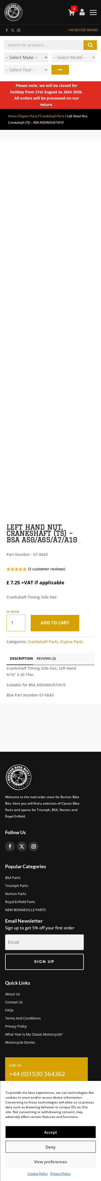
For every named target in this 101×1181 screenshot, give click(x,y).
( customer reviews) (46, 568)
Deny (50, 1147)
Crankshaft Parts (52, 116)
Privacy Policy (60, 1173)
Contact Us (14, 1002)
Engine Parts (28, 116)
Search (60, 70)
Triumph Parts (16, 886)
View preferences (50, 1161)
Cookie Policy (38, 1173)
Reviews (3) (46, 658)
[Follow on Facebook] (6, 29)
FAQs (9, 1010)
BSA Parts (12, 878)
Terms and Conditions (23, 1018)
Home (12, 116)
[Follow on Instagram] (18, 29)
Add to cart (55, 623)
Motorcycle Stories (20, 1042)
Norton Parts (15, 894)
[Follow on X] (12, 29)
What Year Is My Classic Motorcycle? (34, 1034)
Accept (50, 1132)
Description (21, 658)
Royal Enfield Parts (20, 902)
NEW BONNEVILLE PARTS (25, 910)
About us (12, 994)
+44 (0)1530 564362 (83, 30)
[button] (86, 165)
